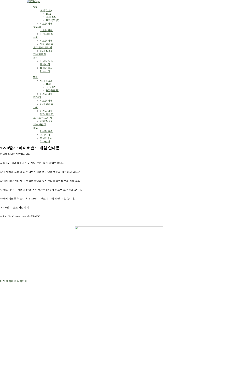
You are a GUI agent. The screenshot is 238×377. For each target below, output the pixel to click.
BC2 (48, 13)
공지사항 (45, 64)
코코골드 (51, 16)
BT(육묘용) (52, 20)
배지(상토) (46, 10)
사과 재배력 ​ (47, 44)
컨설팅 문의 (46, 61)
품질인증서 (46, 67)
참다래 (37, 27)
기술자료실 (39, 54)
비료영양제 (46, 23)
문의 (35, 57)
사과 (35, 37)
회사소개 (45, 71)
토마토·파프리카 (42, 47)
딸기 (35, 7)
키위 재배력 (46, 33)
